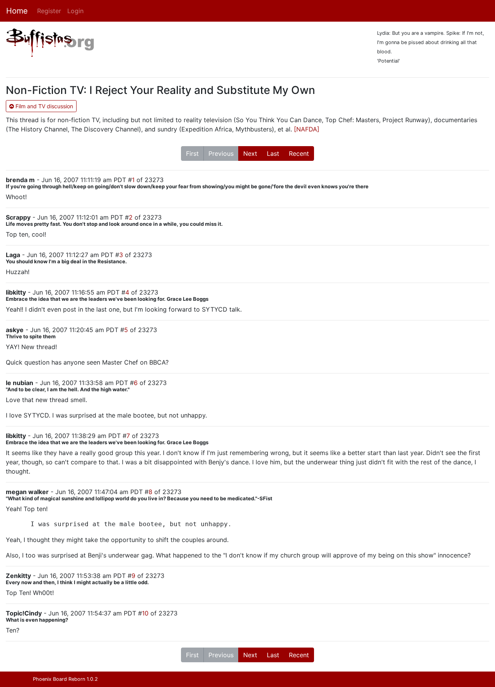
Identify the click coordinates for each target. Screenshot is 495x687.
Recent (299, 153)
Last (273, 153)
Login (75, 11)
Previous (221, 153)
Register (49, 11)
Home (17, 10)
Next (250, 153)
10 (145, 613)
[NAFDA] (306, 129)
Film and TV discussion (43, 106)
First (192, 153)
